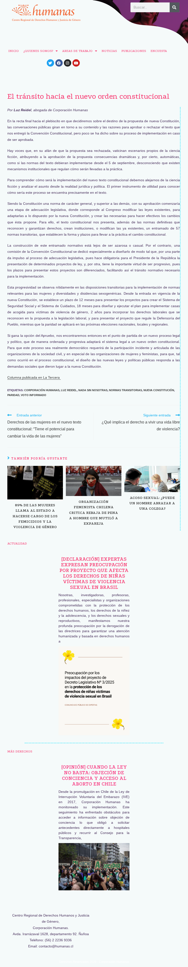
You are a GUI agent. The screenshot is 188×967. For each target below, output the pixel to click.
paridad (13, 395)
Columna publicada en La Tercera (34, 377)
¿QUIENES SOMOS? (38, 51)
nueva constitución (158, 390)
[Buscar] (174, 7)
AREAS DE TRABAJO (77, 51)
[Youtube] (76, 63)
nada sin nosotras (92, 390)
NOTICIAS (109, 51)
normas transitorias (125, 390)
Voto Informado (33, 395)
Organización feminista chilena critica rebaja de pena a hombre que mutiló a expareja (93, 512)
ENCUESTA (159, 51)
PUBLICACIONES (133, 51)
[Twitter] (50, 63)
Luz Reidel (69, 390)
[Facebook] (59, 63)
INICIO (13, 51)
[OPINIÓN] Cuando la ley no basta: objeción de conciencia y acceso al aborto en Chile (94, 775)
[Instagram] (67, 63)
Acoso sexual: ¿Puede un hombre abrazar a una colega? (152, 503)
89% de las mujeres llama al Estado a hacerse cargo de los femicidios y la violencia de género (35, 516)
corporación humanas (41, 390)
